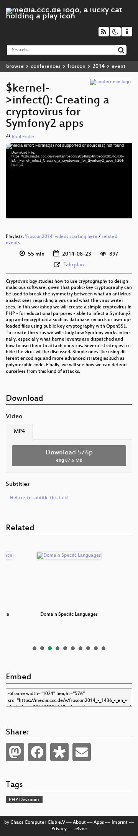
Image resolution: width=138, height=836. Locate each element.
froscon (76, 66)
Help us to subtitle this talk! (39, 498)
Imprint (120, 822)
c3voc (80, 829)
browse (15, 66)
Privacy (59, 829)
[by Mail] (81, 752)
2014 (98, 66)
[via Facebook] (37, 752)
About (79, 822)
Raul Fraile (23, 137)
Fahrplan (73, 265)
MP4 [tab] (19, 431)
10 (103, 648)
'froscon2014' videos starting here (61, 236)
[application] (69, 180)
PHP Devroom (24, 800)
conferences (46, 66)
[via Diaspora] (59, 752)
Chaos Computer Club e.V (37, 822)
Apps (99, 822)
